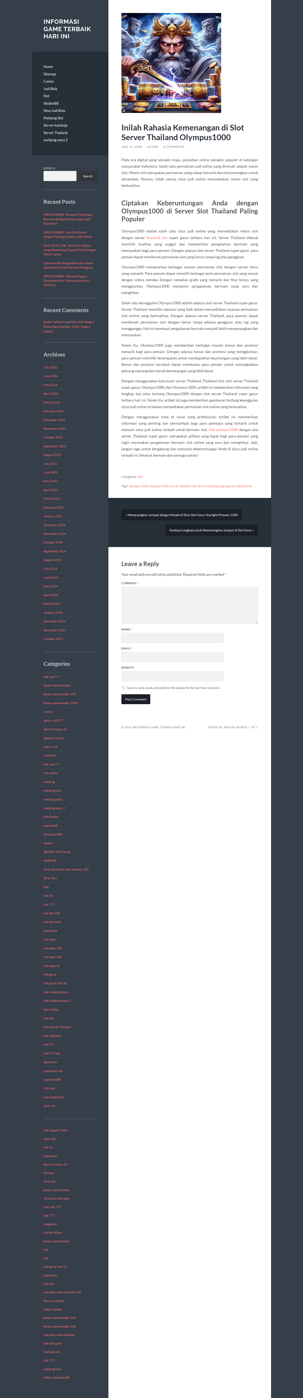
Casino (48, 81)
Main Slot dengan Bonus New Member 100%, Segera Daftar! (68, 326)
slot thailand (51, 1036)
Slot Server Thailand (57, 1027)
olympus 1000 (138, 486)
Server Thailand (55, 132)
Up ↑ (254, 727)
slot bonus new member (59, 1335)
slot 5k (48, 895)
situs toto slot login (56, 1198)
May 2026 (50, 385)
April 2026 (50, 393)
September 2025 (54, 446)
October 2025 (53, 437)
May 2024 (50, 586)
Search (49, 168)
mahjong (49, 782)
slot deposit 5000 (55, 1130)
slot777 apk (51, 1053)
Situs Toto (50, 878)
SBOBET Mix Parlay (57, 852)
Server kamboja (55, 125)
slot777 (48, 1044)
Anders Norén (235, 727)
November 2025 (54, 428)
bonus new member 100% (60, 703)
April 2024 (50, 595)
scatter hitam (52, 1232)
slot (46, 1249)
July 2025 (50, 464)
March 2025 (51, 498)
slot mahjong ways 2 (57, 1000)
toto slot (49, 1088)
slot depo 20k (52, 957)
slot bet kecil (52, 922)
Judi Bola (50, 88)
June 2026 (50, 376)
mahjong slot (52, 790)
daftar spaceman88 (56, 1377)
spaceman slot (53, 1071)
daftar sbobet (52, 1309)
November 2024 (54, 534)
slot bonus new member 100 (62, 1292)
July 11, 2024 (131, 146)
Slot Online (51, 1009)
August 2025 (52, 455)
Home (48, 66)
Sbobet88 (51, 103)
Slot (46, 96)
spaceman (50, 1156)
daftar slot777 (53, 720)
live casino (50, 773)
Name (126, 629)
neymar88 (50, 825)
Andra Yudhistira (54, 322)
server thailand (180, 486)
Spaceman (50, 1062)
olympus (49, 1173)
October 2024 (53, 542)
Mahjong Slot (53, 118)
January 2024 (52, 612)
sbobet (48, 843)
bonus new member (56, 1190)
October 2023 (53, 639)
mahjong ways (53, 799)
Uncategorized (53, 1097)
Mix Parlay (50, 817)
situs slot (49, 1181)
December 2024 (54, 525)
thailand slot (51, 1352)
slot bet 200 (51, 913)
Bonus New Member (57, 685)
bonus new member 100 (59, 694)
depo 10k (49, 1139)
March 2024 (51, 603)
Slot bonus (50, 930)
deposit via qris (53, 738)
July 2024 (50, 569)
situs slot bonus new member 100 (66, 869)
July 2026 (50, 367)
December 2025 (54, 420)
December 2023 (54, 621)
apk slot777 (51, 677)
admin (152, 146)
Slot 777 (49, 1215)
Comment (130, 583)
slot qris (48, 1018)
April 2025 (50, 490)
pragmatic (50, 1224)
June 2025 (50, 472)
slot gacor (50, 974)
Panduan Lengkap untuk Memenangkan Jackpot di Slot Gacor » (211, 530)
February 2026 (53, 411)
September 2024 (54, 551)
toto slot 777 (52, 1207)
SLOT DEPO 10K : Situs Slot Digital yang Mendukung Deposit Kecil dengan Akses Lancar (69, 250)
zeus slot (49, 1106)
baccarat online (53, 1301)
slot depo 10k (52, 948)
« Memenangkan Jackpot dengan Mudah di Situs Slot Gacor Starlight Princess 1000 (182, 515)
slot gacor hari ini (55, 983)
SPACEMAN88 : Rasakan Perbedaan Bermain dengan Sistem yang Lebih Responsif (68, 219)
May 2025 (50, 481)
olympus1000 (52, 834)
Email (127, 648)
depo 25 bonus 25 (55, 729)
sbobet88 (49, 860)
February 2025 (53, 507)
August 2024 (52, 560)
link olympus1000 (223, 429)
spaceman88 (52, 1079)
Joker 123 (50, 747)
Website (127, 667)
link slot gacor (52, 1343)
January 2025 (52, 516)
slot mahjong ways (55, 992)
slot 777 (49, 904)
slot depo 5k (51, 966)
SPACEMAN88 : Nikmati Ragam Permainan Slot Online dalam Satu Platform (66, 280)
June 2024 (50, 577)
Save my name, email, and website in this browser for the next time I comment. (173, 688)
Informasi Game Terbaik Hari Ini (67, 29)
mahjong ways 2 (55, 140)
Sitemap (49, 74)
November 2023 (54, 630)
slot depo (49, 939)
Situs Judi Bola (54, 110)
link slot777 (51, 764)
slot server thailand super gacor (212, 486)
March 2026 (51, 402)
